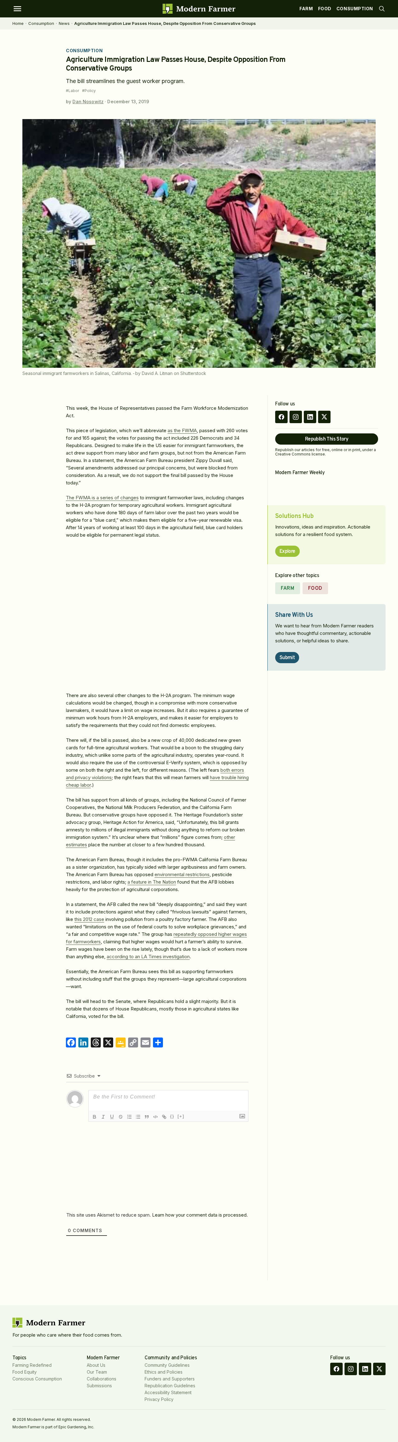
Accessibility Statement (168, 1392)
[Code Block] (155, 1117)
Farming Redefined (32, 1365)
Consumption (354, 8)
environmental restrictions (182, 874)
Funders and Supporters (170, 1378)
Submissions (99, 1385)
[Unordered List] (138, 1117)
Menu (17, 9)
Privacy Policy (159, 1399)
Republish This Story (326, 439)
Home (18, 23)
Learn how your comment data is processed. (200, 1215)
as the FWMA (182, 430)
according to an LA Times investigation (148, 956)
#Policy (89, 91)
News (64, 23)
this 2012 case (89, 919)
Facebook (281, 417)
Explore (287, 551)
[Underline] (112, 1117)
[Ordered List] (129, 1117)
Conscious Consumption (37, 1378)
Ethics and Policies (164, 1372)
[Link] (164, 1117)
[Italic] (103, 1117)
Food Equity (24, 1372)
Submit (287, 658)
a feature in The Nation (151, 882)
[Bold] (94, 1117)
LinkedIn (310, 417)
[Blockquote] (146, 1117)
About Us (96, 1365)
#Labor (72, 91)
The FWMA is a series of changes (102, 498)
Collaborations (101, 1378)
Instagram (295, 417)
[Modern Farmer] (199, 9)
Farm (306, 8)
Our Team (97, 1372)
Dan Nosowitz (88, 101)
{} (172, 1116)
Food (324, 8)
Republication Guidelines (170, 1385)
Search (382, 8)
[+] (181, 1116)
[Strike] (120, 1117)
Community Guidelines (167, 1365)
